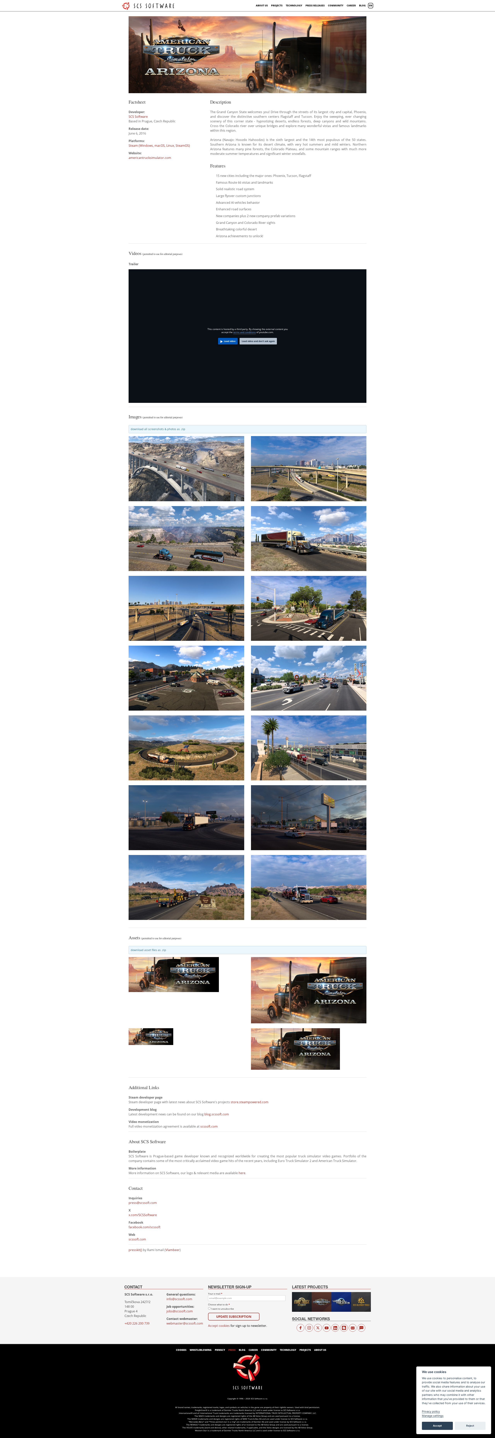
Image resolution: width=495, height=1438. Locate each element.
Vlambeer (173, 1250)
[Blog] (344, 1328)
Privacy (220, 1350)
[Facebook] (300, 1328)
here (242, 1173)
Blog (362, 5)
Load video (230, 341)
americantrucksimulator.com (150, 158)
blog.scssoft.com (216, 1114)
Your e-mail (215, 1293)
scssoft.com (209, 1126)
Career (351, 5)
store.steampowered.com (249, 1102)
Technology (294, 5)
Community (335, 5)
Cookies (181, 1350)
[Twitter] (318, 1328)
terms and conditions (244, 332)
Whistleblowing (201, 1350)
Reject (470, 1425)
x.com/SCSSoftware (143, 1215)
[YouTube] (326, 1328)
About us (262, 5)
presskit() (135, 1250)
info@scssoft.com (179, 1299)
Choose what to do (219, 1304)
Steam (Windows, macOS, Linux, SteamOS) (159, 145)
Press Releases (315, 5)
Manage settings (433, 1415)
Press (232, 1350)
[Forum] (361, 1328)
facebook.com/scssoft (144, 1227)
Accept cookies (219, 1326)
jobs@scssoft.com (179, 1311)
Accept (437, 1425)
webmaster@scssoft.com (184, 1323)
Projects (276, 5)
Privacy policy (431, 1411)
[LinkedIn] (335, 1328)
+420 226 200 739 (137, 1323)
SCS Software (138, 116)
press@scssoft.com (143, 1203)
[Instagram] (309, 1328)
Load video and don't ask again (258, 341)
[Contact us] (353, 1328)
